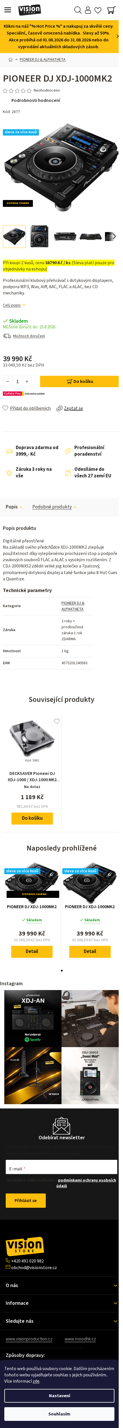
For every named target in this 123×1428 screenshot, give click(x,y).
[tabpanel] (32, 910)
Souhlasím (59, 1414)
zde (36, 1381)
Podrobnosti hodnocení (35, 100)
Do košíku (83, 381)
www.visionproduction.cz (29, 1339)
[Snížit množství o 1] (7, 381)
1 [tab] (62, 970)
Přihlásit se (26, 1200)
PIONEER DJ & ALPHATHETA (72, 606)
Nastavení (59, 1396)
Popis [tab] (12, 507)
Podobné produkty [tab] (52, 507)
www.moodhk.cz (80, 1339)
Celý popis (12, 305)
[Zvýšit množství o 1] (26, 381)
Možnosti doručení (29, 336)
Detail (32, 951)
